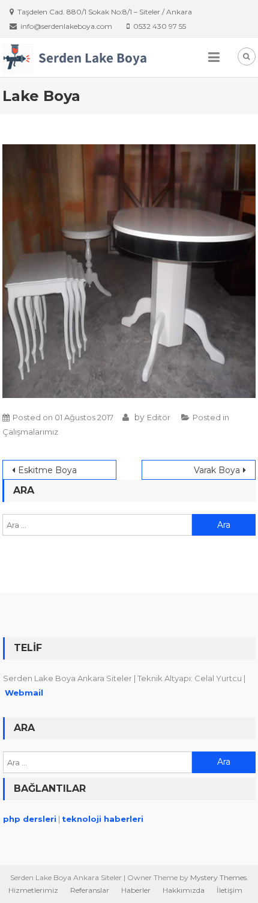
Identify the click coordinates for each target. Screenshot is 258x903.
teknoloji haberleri (102, 819)
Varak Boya (217, 470)
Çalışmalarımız (30, 431)
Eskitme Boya (47, 470)
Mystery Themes (218, 877)
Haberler (136, 890)
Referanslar (89, 890)
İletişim (229, 890)
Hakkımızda (184, 890)
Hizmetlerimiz (33, 890)
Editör (158, 417)
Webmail (24, 692)
